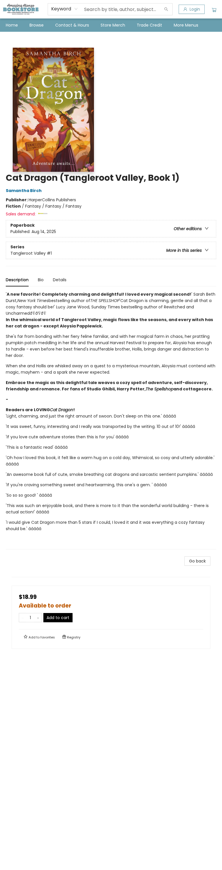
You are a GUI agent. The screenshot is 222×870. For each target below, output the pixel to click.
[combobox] (64, 8)
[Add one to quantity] (38, 617)
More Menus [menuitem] (186, 25)
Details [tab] (59, 280)
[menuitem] (12, 25)
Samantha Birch (24, 190)
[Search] (166, 9)
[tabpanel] (111, 420)
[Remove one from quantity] (22, 617)
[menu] (111, 25)
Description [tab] (17, 280)
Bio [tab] (41, 280)
